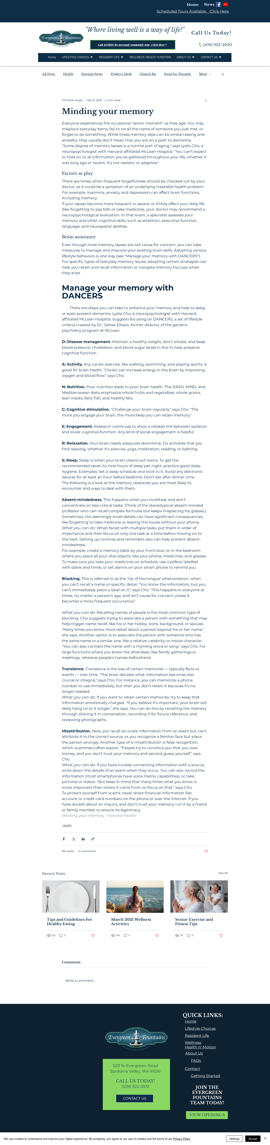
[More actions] (205, 100)
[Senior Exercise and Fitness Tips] (199, 896)
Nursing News (92, 74)
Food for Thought (177, 74)
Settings (234, 1139)
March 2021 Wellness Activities (131, 921)
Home (193, 5)
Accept (253, 1139)
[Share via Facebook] (64, 839)
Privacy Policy (181, 1139)
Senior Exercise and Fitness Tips (194, 921)
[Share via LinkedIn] (83, 839)
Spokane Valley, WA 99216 (135, 1071)
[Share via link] (93, 839)
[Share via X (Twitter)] (73, 839)
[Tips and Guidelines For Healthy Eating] (71, 896)
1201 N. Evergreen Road (135, 1065)
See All (223, 873)
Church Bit (148, 74)
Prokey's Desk (121, 74)
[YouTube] (225, 4)
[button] (223, 74)
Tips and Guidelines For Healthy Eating (69, 921)
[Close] (265, 1138)
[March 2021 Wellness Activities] (135, 896)
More (203, 74)
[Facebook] (218, 4)
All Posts (48, 74)
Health (68, 74)
